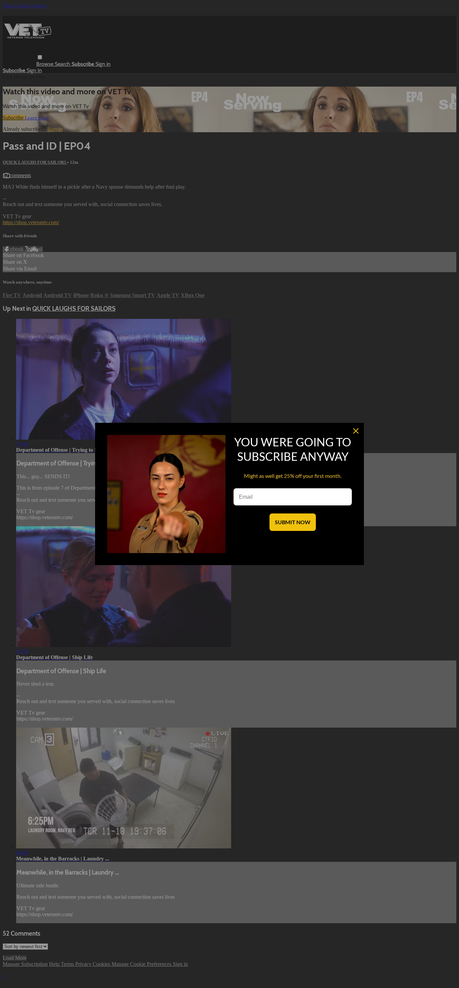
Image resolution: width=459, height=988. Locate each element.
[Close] (356, 431)
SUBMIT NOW (292, 522)
